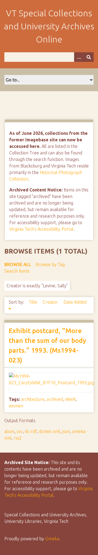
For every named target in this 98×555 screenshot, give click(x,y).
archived (55, 399)
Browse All (17, 264)
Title (33, 302)
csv (20, 431)
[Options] (79, 57)
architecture (32, 399)
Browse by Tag (50, 264)
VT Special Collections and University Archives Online (49, 26)
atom (9, 431)
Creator (51, 302)
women (16, 405)
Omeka (52, 538)
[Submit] (89, 57)
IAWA (70, 399)
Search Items (17, 271)
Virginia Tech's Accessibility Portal (41, 229)
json (66, 431)
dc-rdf (31, 431)
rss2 (18, 437)
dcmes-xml (49, 431)
